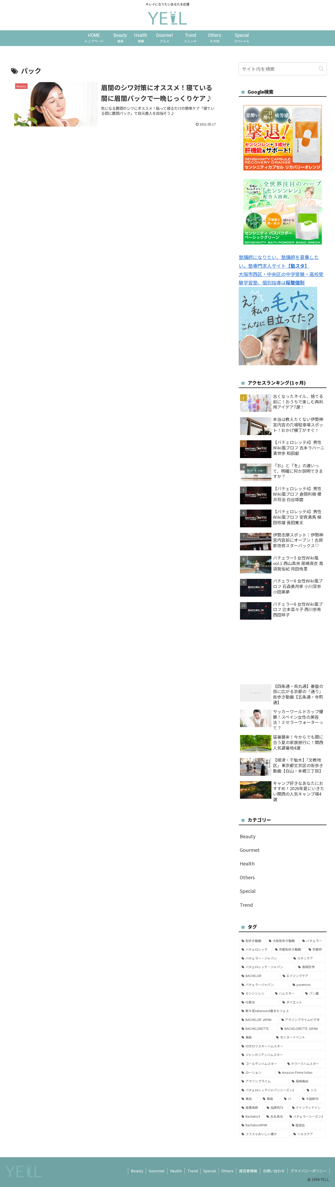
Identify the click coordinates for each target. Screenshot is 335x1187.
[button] (321, 69)
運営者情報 (248, 1170)
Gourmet (157, 1170)
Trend (192, 1170)
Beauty (137, 1170)
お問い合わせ (274, 1170)
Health (176, 1170)
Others (227, 1170)
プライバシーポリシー (308, 1170)
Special (209, 1170)
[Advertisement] (115, 170)
